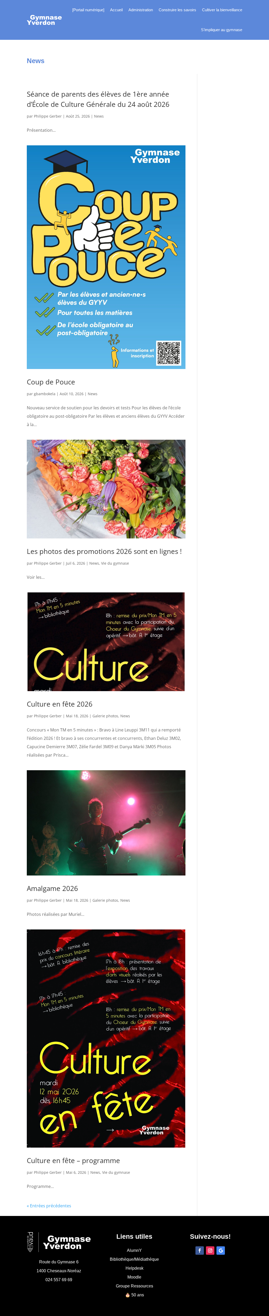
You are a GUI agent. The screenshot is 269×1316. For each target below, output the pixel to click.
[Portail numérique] (88, 10)
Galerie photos (105, 715)
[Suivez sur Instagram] (210, 1250)
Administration (140, 10)
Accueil (116, 10)
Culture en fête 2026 (59, 704)
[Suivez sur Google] (220, 1250)
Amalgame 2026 (52, 888)
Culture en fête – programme (73, 1160)
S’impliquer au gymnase (221, 29)
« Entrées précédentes (49, 1206)
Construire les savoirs (177, 10)
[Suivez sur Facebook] (199, 1250)
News (99, 116)
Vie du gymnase (115, 563)
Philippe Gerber (48, 116)
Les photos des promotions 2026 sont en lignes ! (104, 551)
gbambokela (44, 393)
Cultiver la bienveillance (222, 10)
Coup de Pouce (51, 382)
